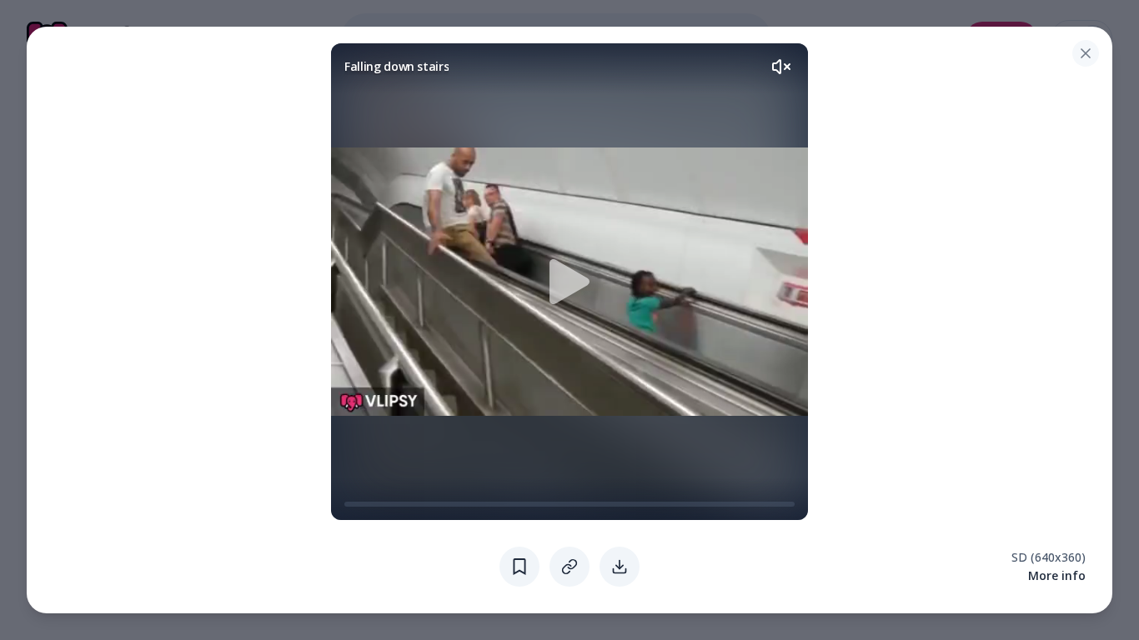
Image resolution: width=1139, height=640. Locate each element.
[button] (569, 281)
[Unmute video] (781, 66)
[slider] (351, 504)
